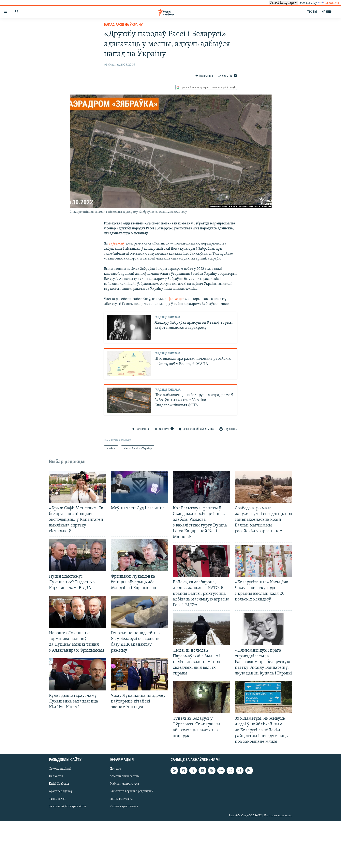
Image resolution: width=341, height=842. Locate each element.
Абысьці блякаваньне (125, 776)
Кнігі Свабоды (59, 783)
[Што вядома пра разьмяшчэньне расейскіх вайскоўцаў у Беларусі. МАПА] (129, 363)
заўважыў (117, 243)
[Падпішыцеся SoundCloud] (221, 770)
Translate (332, 3)
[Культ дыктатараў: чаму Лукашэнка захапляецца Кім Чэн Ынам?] (77, 674)
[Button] (204, 76)
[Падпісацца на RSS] (249, 770)
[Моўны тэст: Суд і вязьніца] (139, 487)
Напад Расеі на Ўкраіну (123, 25)
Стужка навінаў (60, 768)
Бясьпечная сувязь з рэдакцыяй (132, 791)
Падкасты (56, 776)
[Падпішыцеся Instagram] (230, 770)
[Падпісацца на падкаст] (211, 770)
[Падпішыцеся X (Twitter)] (193, 770)
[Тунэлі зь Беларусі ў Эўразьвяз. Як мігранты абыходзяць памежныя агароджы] (201, 697)
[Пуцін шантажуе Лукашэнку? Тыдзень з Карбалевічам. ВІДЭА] (77, 555)
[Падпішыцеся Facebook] (183, 770)
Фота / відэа (57, 798)
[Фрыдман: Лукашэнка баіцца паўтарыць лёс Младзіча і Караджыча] (139, 555)
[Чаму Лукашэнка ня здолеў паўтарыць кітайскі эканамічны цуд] (139, 674)
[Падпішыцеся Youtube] (202, 770)
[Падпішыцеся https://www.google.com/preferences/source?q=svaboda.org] (174, 770)
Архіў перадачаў (60, 791)
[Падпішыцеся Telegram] (240, 770)
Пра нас (115, 768)
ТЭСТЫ (312, 11)
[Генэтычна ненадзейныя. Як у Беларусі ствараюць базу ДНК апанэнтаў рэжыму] (139, 612)
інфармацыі (175, 299)
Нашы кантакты (121, 798)
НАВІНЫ (327, 11)
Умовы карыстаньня (124, 806)
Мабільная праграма (124, 783)
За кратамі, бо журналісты (67, 806)
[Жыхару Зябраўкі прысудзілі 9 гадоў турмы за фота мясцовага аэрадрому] (129, 327)
